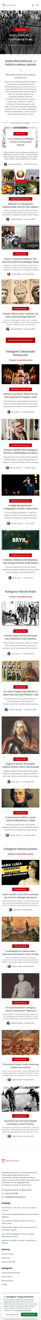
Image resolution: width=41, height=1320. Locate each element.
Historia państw (20, 309)
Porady (4, 1284)
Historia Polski (21, 30)
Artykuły (6, 1203)
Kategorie (7, 1268)
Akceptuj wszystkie (29, 1314)
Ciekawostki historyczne (20, 199)
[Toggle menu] (37, 5)
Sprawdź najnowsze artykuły (20, 340)
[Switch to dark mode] (33, 5)
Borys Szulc (6, 1258)
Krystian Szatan (7, 1254)
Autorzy (6, 1249)
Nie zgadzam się (11, 1314)
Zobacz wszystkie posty (20, 360)
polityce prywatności (24, 1310)
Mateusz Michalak (8, 1262)
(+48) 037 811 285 (11, 1193)
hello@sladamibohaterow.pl (15, 1197)
